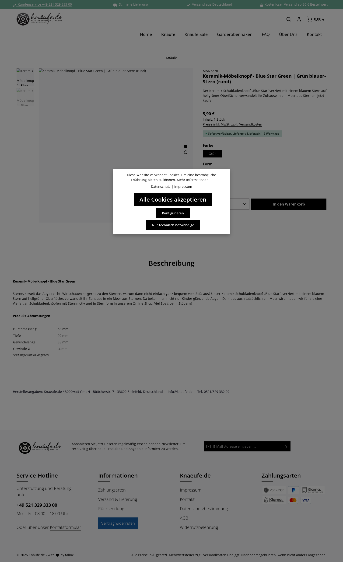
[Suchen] (288, 19)
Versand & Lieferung (117, 499)
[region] (105, 145)
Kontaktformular (65, 527)
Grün (213, 153)
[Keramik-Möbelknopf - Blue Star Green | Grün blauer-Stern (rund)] (116, 145)
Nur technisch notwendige (173, 225)
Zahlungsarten (112, 490)
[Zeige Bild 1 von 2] (185, 146)
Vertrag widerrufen (118, 523)
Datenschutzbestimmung (204, 508)
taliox (69, 555)
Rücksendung (111, 508)
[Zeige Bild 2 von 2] (185, 152)
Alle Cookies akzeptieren (173, 199)
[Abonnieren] (286, 446)
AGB (184, 518)
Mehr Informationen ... (194, 180)
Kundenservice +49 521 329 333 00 (44, 4)
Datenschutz (161, 186)
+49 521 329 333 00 (37, 505)
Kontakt (187, 499)
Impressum (190, 490)
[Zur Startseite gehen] (39, 19)
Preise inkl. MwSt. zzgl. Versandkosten (232, 124)
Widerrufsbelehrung (199, 527)
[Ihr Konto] (299, 19)
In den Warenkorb (289, 204)
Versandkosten (214, 555)
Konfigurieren (173, 213)
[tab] (171, 263)
